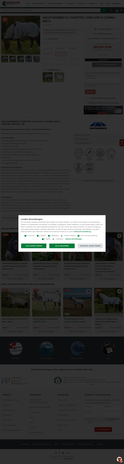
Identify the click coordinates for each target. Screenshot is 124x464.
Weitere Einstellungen (73, 239)
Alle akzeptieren (34, 246)
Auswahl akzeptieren (90, 246)
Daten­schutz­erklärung (82, 231)
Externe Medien (69, 235)
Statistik (43, 235)
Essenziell (31, 235)
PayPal (47, 239)
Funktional (59, 239)
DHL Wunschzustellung (89, 235)
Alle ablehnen (62, 246)
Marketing (55, 235)
